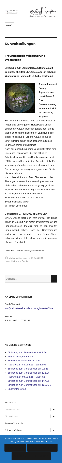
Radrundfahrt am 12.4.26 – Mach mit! (26, 377)
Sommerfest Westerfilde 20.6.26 (24, 360)
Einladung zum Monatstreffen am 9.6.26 (28, 368)
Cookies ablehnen (42, 448)
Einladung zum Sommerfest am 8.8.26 (27, 352)
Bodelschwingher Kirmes (20, 356)
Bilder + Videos (13, 430)
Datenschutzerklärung (31, 456)
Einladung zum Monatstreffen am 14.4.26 (28, 381)
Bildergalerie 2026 (17, 389)
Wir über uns (12, 409)
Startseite (10, 402)
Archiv (25, 261)
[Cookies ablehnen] (58, 449)
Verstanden (15, 448)
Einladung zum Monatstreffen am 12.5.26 (28, 373)
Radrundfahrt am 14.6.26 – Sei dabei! (27, 364)
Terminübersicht (14, 423)
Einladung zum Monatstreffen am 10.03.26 (29, 385)
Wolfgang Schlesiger (18, 258)
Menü (9, 25)
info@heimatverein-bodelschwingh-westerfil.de (29, 308)
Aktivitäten (11, 416)
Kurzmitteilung (12, 261)
